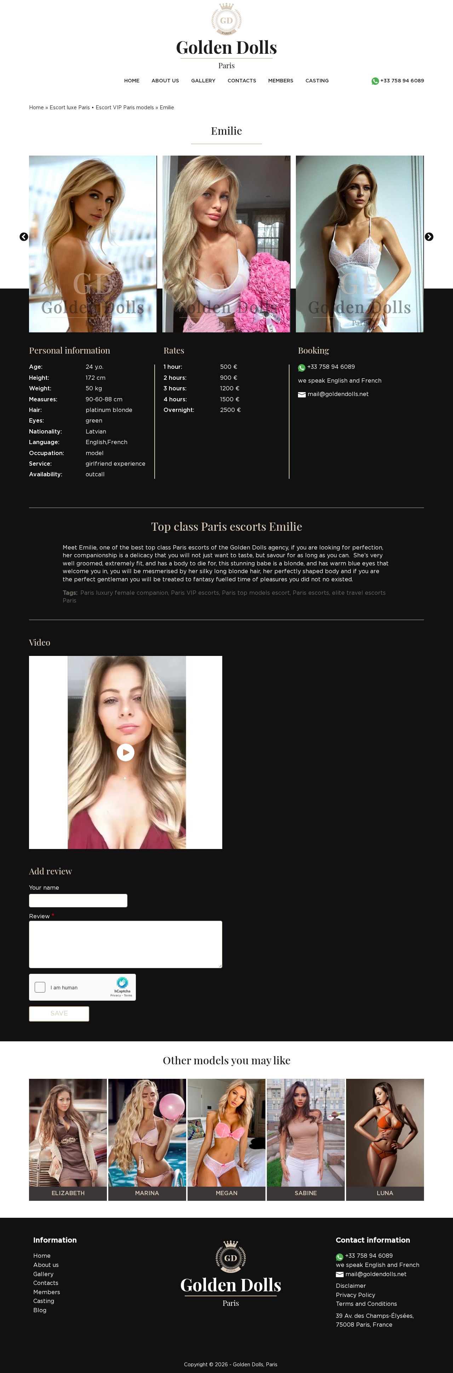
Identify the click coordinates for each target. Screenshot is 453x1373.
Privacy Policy (355, 1295)
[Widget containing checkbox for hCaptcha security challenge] (82, 987)
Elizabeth (68, 1193)
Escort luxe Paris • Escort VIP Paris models (102, 108)
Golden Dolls (248, 1365)
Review (39, 916)
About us (165, 81)
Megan (226, 1193)
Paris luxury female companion (124, 593)
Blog (39, 1310)
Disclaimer (351, 1286)
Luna (385, 1193)
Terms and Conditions (366, 1304)
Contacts (242, 81)
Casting (317, 81)
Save (59, 1014)
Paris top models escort (256, 593)
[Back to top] (433, 1353)
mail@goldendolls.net (338, 394)
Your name (44, 888)
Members (280, 81)
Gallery (203, 81)
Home (131, 81)
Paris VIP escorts (195, 593)
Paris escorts (311, 593)
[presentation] (23, 236)
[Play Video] (125, 753)
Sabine (306, 1193)
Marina (147, 1193)
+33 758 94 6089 (330, 367)
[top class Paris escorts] (93, 244)
